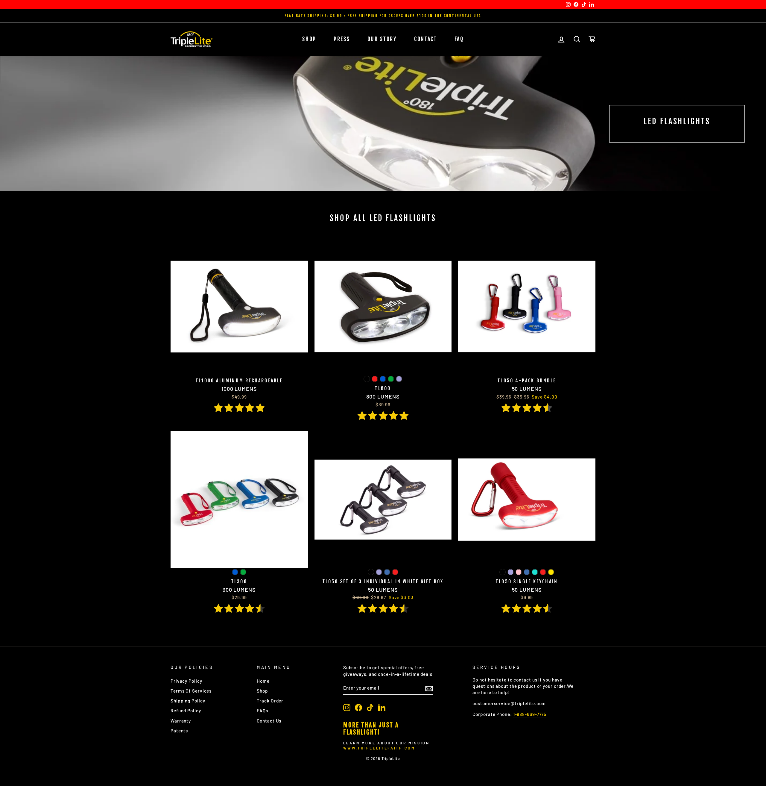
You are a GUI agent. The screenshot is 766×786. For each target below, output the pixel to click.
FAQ (459, 39)
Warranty (181, 720)
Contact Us (269, 720)
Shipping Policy (188, 700)
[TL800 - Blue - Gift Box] (383, 379)
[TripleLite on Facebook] (358, 707)
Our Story (382, 39)
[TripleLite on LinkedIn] (381, 707)
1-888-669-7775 (530, 714)
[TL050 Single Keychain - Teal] (535, 572)
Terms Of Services (191, 690)
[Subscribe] (429, 688)
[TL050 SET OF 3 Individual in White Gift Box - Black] (371, 572)
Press (342, 39)
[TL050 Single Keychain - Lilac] (510, 572)
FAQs (262, 710)
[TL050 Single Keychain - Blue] (527, 572)
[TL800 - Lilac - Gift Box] (399, 379)
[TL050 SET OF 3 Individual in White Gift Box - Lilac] (379, 572)
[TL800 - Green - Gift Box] (391, 379)
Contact (425, 39)
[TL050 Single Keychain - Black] (502, 572)
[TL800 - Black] (367, 379)
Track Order (270, 700)
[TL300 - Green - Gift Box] (243, 572)
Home (263, 681)
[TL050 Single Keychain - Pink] (519, 572)
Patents (179, 730)
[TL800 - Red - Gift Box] (375, 379)
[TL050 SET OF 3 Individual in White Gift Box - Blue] (387, 572)
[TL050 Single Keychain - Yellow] (551, 572)
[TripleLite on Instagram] (346, 707)
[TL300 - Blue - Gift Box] (235, 572)
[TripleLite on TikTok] (370, 707)
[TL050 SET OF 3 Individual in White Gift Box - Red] (395, 572)
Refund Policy (186, 710)
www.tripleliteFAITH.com (379, 748)
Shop (309, 39)
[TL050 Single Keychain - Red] (543, 572)
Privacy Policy (186, 681)
